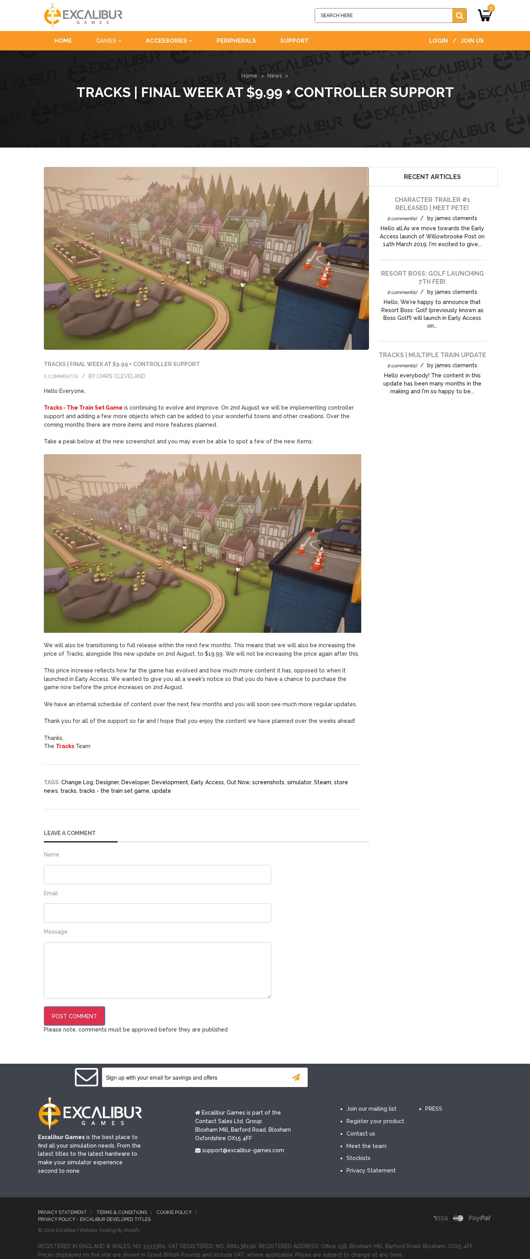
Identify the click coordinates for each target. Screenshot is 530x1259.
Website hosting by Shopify (109, 1230)
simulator (299, 782)
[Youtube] (396, 1078)
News (274, 76)
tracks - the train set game (114, 791)
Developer (135, 782)
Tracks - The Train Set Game (83, 408)
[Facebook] (349, 1078)
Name (51, 854)
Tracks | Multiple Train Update (432, 355)
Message (56, 932)
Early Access (207, 782)
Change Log (77, 782)
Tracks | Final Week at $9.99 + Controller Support (122, 364)
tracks (68, 791)
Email (51, 893)
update (161, 791)
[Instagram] (419, 1078)
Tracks (65, 746)
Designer (107, 782)
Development (170, 782)
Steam (322, 782)
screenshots (268, 782)
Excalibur (66, 1230)
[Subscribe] (296, 1077)
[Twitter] (373, 1078)
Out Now (238, 782)
